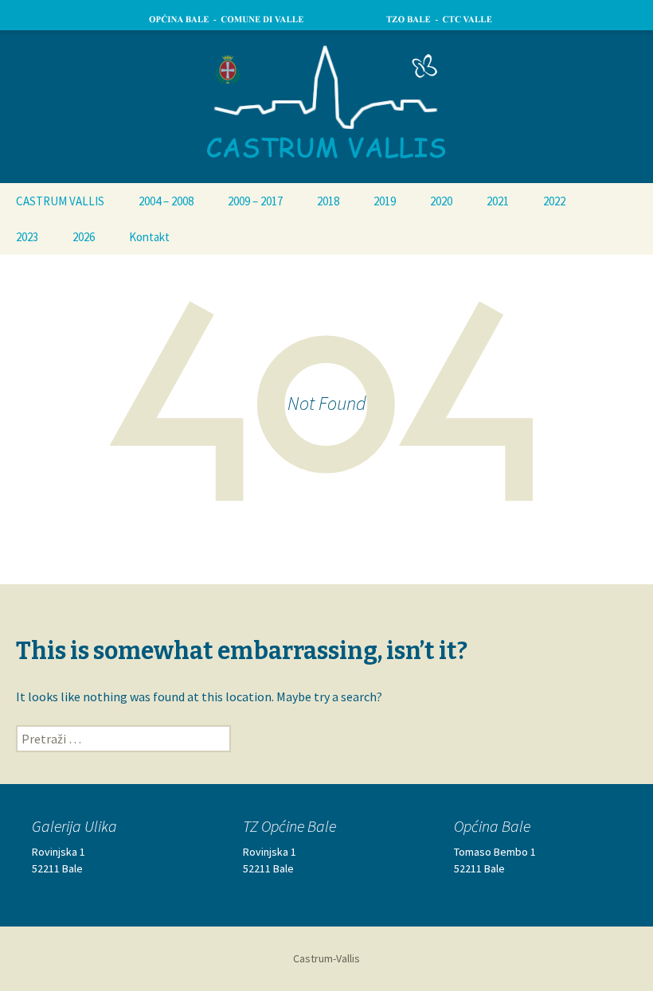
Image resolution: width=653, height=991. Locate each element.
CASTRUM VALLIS (60, 201)
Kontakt (149, 236)
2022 (554, 201)
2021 (498, 201)
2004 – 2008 (166, 201)
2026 (83, 236)
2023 (27, 236)
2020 (441, 201)
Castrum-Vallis (326, 958)
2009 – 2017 (255, 201)
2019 (384, 201)
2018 (328, 201)
